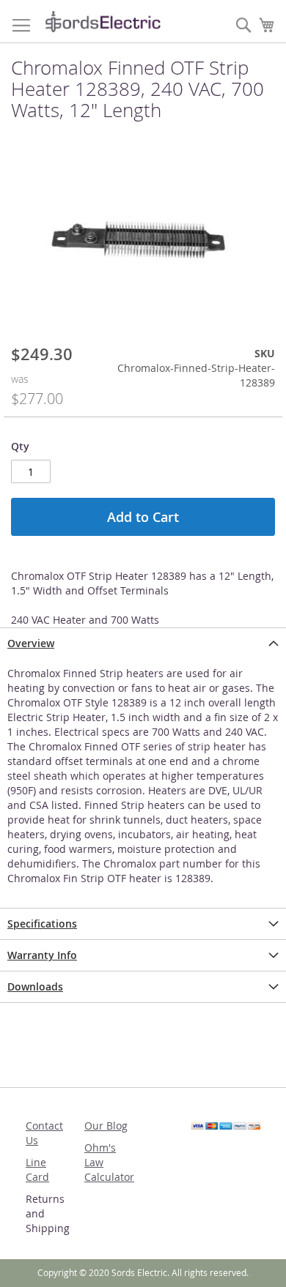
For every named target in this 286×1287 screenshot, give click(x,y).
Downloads (35, 986)
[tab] (143, 643)
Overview (30, 643)
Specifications (42, 923)
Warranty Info (42, 955)
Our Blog (106, 1126)
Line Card (37, 1169)
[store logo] (102, 21)
